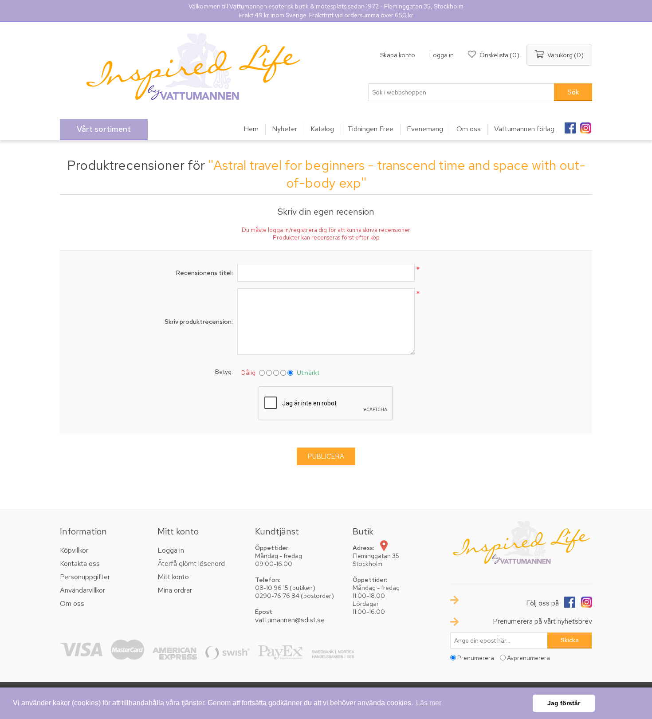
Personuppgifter (85, 576)
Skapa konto (397, 55)
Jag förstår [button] (563, 703)
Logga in (441, 55)
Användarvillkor (82, 590)
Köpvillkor (74, 550)
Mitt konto (173, 576)
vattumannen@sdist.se (290, 620)
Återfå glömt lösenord (191, 563)
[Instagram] (585, 125)
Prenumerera (475, 658)
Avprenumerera (528, 658)
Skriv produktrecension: (199, 322)
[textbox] (461, 92)
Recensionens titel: (204, 273)
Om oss (72, 603)
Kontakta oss (80, 563)
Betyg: (224, 372)
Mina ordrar (174, 590)
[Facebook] (570, 125)
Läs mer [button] (428, 703)
